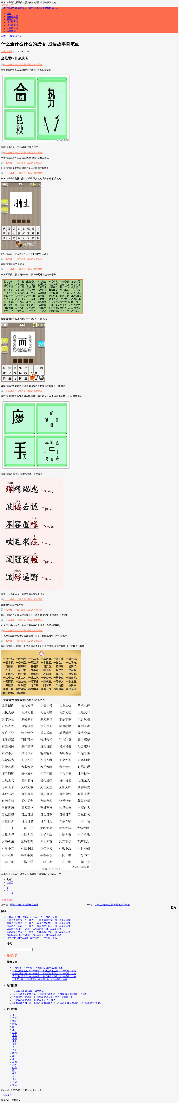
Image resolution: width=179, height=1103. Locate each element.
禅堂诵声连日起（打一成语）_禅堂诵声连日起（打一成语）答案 (38, 926)
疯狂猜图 (11, 31)
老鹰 (14, 1062)
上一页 (10, 882)
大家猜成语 (12, 28)
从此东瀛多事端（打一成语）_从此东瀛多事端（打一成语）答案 (38, 932)
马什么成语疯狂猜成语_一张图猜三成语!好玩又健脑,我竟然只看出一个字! (49, 994)
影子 (14, 1032)
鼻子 (14, 1079)
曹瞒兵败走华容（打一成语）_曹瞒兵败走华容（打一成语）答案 (38, 923)
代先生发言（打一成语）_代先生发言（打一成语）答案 (34, 935)
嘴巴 (14, 1053)
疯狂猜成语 (12, 16)
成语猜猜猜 (12, 25)
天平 (14, 1038)
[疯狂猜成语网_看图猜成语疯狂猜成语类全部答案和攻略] (29, 8)
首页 (3, 5)
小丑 (14, 1041)
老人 (14, 1050)
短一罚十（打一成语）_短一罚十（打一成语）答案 (32, 937)
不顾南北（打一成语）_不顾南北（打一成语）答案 (32, 917)
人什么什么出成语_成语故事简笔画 (112, 904)
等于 (14, 1018)
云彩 (14, 1082)
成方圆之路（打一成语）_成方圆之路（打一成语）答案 (34, 929)
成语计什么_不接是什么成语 (24, 904)
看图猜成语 (12, 19)
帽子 (14, 1073)
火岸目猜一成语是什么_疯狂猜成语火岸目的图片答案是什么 (43, 997)
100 (14, 1065)
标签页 (9, 5)
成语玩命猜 (12, 22)
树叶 (14, 1056)
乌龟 (14, 1044)
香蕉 (14, 1085)
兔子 (14, 1021)
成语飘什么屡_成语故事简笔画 (28, 991)
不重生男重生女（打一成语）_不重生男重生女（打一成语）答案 (38, 920)
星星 (14, 1035)
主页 (3, 36)
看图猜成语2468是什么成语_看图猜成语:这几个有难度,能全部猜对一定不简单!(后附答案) (57, 1003)
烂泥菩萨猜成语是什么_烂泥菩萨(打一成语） (35, 1000)
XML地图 (6, 1095)
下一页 (10, 893)
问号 (14, 1067)
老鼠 (14, 1024)
